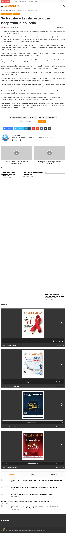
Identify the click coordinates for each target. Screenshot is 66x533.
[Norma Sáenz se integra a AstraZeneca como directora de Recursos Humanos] (55, 232)
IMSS (31, 117)
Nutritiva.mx (16, 14)
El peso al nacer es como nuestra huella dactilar (33, 173)
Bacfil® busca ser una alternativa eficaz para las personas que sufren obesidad (34, 487)
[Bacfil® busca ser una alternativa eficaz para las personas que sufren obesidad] (5, 490)
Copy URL (41, 121)
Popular (11, 474)
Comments (53, 474)
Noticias (10, 14)
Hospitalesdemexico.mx (18, 117)
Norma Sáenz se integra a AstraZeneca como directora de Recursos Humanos (54, 296)
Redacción (6, 27)
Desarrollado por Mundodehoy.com (37, 530)
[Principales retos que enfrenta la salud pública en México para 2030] (5, 497)
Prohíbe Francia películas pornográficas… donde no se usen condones (9, 174)
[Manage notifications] (4, 529)
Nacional (8, 10)
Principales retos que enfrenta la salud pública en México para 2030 (31, 494)
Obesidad (52, 117)
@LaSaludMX (5, 521)
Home (3, 10)
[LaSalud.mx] (13, 6)
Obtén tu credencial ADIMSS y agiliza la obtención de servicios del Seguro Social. (25, 502)
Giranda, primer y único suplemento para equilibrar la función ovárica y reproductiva (36, 480)
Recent (32, 474)
